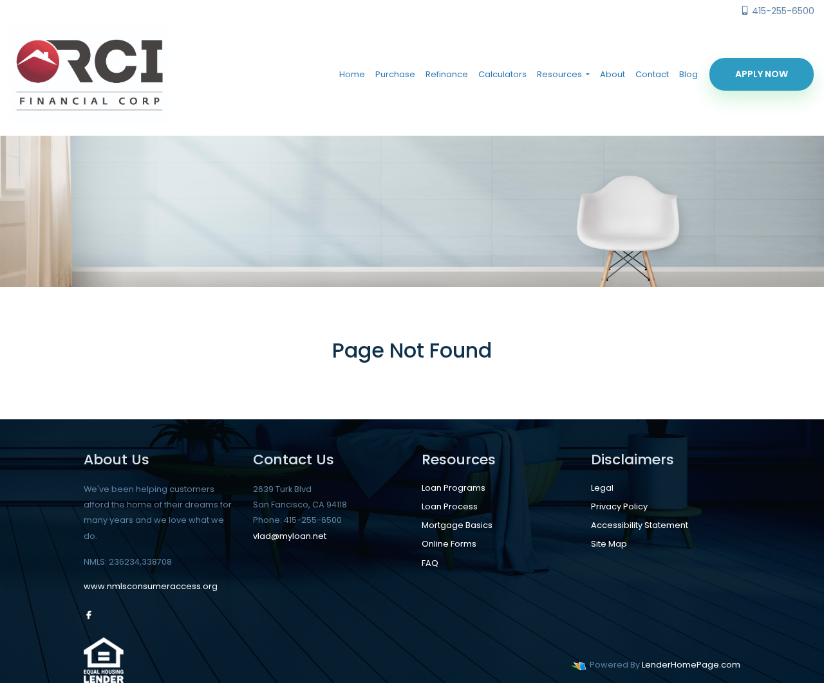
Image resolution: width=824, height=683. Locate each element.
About (612, 74)
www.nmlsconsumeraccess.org (151, 586)
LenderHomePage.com (691, 664)
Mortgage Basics (457, 525)
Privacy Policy (619, 506)
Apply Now (761, 74)
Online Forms (449, 543)
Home (352, 74)
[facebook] (88, 615)
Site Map (609, 543)
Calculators (502, 74)
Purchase (395, 74)
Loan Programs (453, 487)
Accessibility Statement (639, 525)
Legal (602, 487)
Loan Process (450, 506)
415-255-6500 (781, 11)
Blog (688, 74)
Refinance (447, 74)
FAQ (430, 563)
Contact (652, 74)
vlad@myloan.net (289, 536)
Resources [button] (560, 74)
